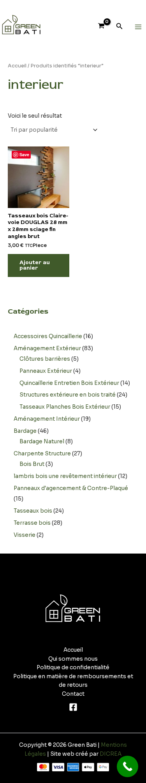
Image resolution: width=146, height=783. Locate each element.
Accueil (17, 66)
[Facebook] (73, 707)
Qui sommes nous (73, 659)
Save (24, 154)
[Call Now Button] (127, 766)
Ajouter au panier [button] (34, 265)
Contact (73, 694)
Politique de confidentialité (73, 667)
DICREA (110, 754)
